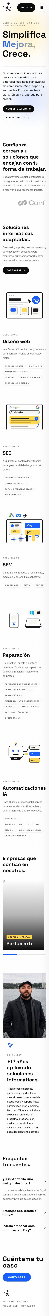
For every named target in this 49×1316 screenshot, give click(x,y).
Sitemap (8, 1302)
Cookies (22, 1302)
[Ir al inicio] (7, 7)
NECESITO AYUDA (17, 109)
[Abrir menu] (42, 7)
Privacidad (10, 1306)
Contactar (26, 7)
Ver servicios (15, 118)
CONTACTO (28, 1306)
